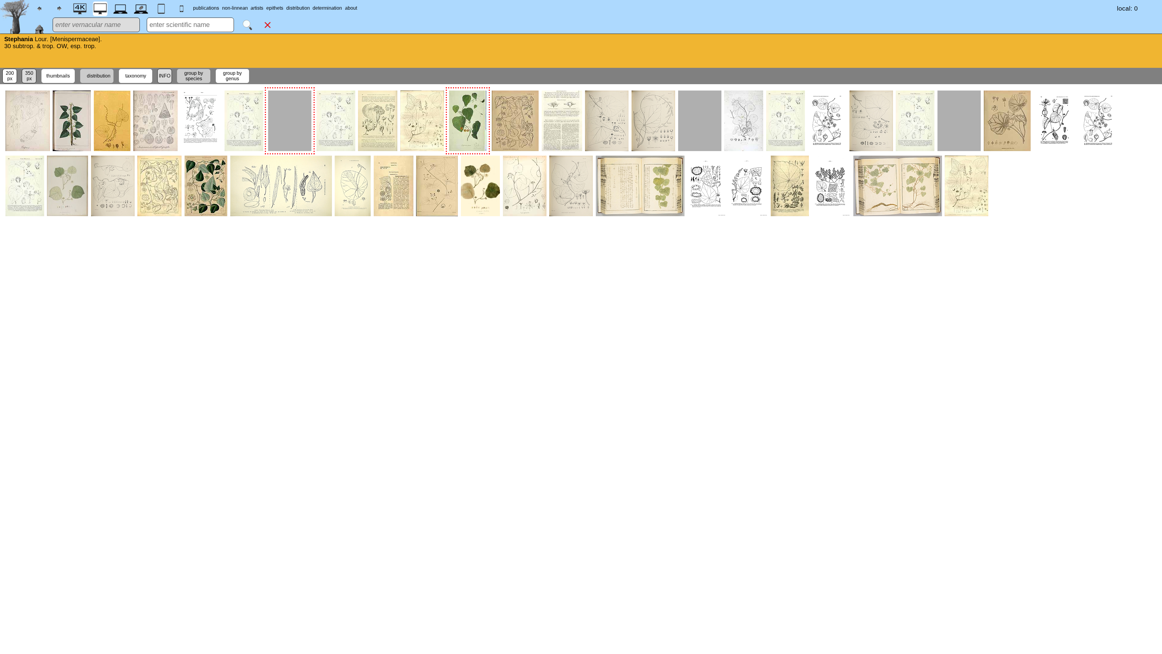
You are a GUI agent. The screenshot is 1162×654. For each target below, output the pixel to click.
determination (327, 8)
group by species (193, 76)
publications (206, 8)
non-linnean (235, 8)
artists (257, 8)
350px (29, 76)
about (351, 8)
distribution (298, 8)
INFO (164, 75)
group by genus (232, 76)
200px (10, 76)
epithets (274, 8)
